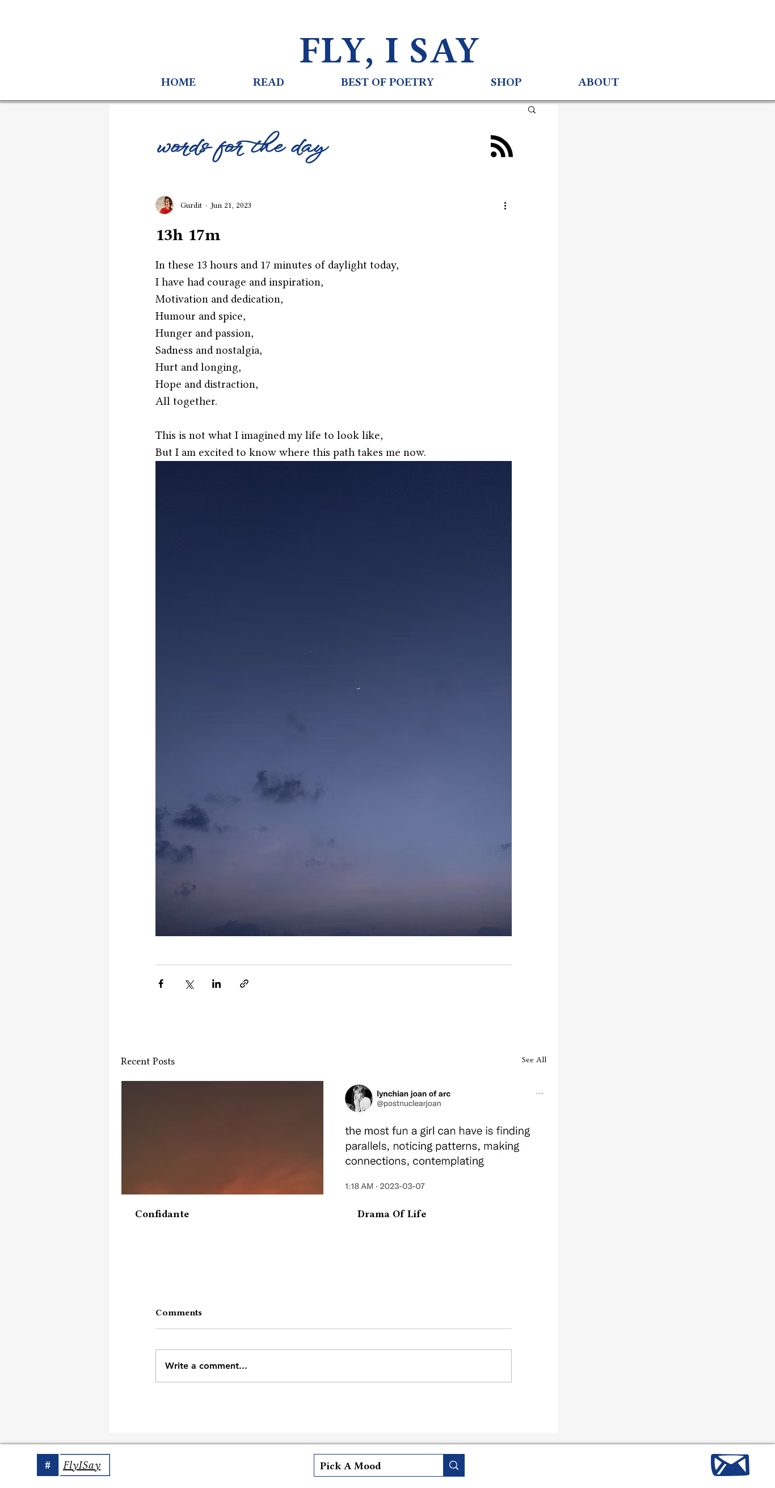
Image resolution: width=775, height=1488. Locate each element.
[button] (532, 109)
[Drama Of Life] (445, 1137)
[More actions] (505, 205)
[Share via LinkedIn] (216, 983)
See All (534, 1059)
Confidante (162, 1213)
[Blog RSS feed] (502, 146)
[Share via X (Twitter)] (188, 983)
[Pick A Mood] (453, 1465)
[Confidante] (222, 1137)
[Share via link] (244, 983)
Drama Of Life (391, 1213)
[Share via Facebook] (160, 983)
